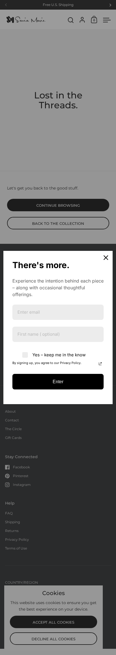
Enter (58, 381)
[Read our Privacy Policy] (100, 363)
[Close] (106, 257)
